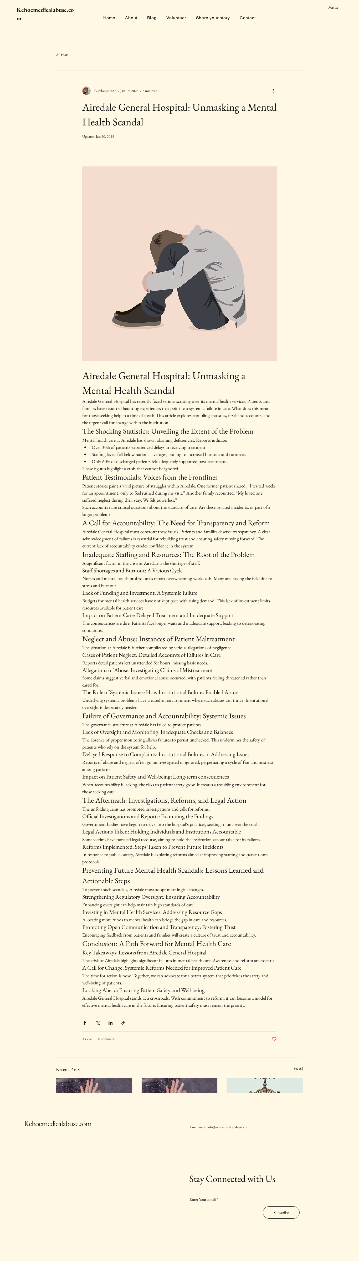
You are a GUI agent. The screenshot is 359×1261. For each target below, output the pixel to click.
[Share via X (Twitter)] (97, 1022)
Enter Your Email (202, 1199)
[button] (226, 7)
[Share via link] (123, 1022)
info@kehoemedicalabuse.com (228, 1127)
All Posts (62, 54)
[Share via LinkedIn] (110, 1022)
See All (298, 1068)
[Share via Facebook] (84, 1022)
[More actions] (273, 91)
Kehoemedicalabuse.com (57, 1123)
